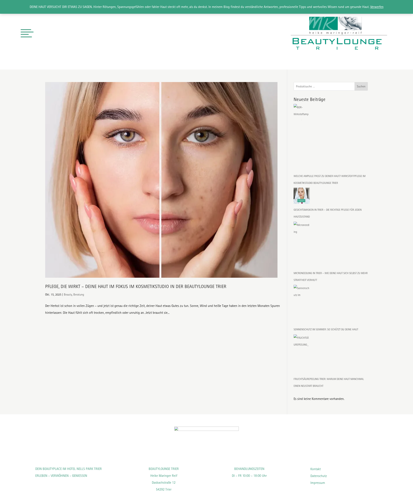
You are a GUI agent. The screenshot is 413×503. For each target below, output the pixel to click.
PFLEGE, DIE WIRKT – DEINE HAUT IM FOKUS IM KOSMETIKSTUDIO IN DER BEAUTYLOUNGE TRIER (135, 286)
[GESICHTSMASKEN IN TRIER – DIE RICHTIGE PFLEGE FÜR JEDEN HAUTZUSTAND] (302, 197)
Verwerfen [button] (377, 7)
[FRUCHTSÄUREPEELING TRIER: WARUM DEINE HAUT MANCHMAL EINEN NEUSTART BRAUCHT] (302, 355)
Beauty (68, 294)
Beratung (78, 294)
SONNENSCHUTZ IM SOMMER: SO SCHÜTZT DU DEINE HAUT (326, 329)
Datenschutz (318, 476)
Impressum (317, 483)
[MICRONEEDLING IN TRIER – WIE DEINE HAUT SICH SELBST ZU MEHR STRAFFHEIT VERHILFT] (302, 246)
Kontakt (315, 469)
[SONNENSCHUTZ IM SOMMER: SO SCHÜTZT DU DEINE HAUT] (302, 305)
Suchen (361, 86)
